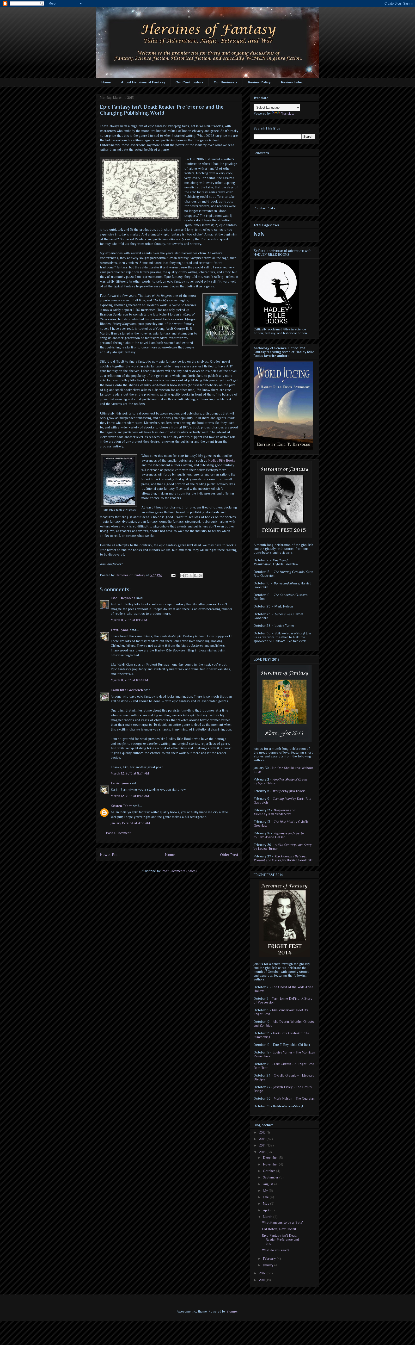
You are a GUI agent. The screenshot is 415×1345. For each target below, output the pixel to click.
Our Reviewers (226, 82)
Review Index (292, 82)
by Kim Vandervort (274, 812)
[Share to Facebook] (195, 575)
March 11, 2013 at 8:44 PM (129, 680)
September (271, 1177)
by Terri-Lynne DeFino (279, 835)
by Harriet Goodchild (283, 858)
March (268, 1217)
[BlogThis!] (186, 575)
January (268, 1265)
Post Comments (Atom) (179, 871)
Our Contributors (189, 82)
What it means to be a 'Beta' (282, 1222)
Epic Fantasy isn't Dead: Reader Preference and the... (280, 1239)
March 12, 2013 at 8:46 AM (130, 796)
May (266, 1203)
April (266, 1210)
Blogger (232, 1311)
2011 (262, 1280)
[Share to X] (191, 575)
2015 (263, 1139)
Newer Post (110, 854)
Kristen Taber (121, 806)
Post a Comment (118, 833)
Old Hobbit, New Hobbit (279, 1229)
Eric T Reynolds (123, 598)
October (269, 1171)
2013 (263, 1152)
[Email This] (182, 575)
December (271, 1157)
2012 (263, 1273)
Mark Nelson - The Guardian (294, 1098)
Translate (287, 113)
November (271, 1164)
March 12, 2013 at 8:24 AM (130, 773)
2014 (263, 1145)
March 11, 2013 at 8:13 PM (129, 620)
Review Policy (259, 82)
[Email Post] (173, 575)
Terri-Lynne (120, 630)
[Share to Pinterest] (200, 575)
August (268, 1184)
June (266, 1197)
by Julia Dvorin (289, 791)
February (270, 1258)
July (266, 1190)
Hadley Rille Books (221, 460)
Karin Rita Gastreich (127, 690)
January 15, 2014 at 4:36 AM (130, 823)
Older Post (229, 854)
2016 (263, 1132)
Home (106, 82)
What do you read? (275, 1250)
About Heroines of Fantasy (143, 82)
